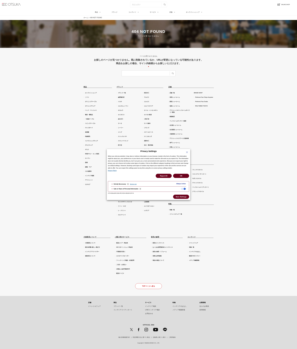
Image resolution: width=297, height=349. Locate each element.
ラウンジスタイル (197, 182)
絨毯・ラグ (88, 167)
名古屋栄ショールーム (176, 129)
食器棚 (87, 132)
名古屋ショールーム (175, 125)
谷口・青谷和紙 (148, 145)
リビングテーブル (90, 123)
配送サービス (120, 273)
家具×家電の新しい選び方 (92, 247)
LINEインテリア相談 (152, 310)
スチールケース (148, 132)
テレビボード (89, 127)
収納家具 (87, 136)
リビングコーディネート (199, 174)
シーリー (120, 127)
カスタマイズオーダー (122, 256)
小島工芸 (146, 119)
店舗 (170, 12)
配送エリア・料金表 (122, 243)
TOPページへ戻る (148, 286)
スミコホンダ (148, 136)
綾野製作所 (121, 97)
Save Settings (181, 197)
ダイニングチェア (90, 106)
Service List (133, 184)
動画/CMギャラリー (194, 256)
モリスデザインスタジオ (125, 201)
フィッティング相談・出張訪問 (125, 260)
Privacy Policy (112, 170)
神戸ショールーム (175, 142)
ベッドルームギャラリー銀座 (178, 121)
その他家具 (88, 171)
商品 (96, 12)
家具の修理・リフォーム (160, 251)
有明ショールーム (175, 97)
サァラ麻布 (147, 123)
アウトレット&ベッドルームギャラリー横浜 (180, 111)
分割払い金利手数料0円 (123, 269)
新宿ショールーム (175, 101)
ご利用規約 (172, 337)
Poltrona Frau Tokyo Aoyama (204, 97)
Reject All (163, 176)
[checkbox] (183, 189)
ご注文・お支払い (121, 264)
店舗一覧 (172, 92)
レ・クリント (122, 210)
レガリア (146, 210)
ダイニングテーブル (91, 101)
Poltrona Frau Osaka (201, 101)
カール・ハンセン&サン (151, 110)
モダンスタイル (196, 178)
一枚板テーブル (89, 119)
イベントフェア (193, 243)
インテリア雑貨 (89, 175)
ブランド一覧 (122, 92)
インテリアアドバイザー (92, 251)
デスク (87, 149)
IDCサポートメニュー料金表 (124, 247)
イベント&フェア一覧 (176, 214)
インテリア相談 (150, 306)
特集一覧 (172, 209)
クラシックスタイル (198, 191)
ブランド (114, 12)
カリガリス (121, 114)
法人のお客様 (204, 306)
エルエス (146, 101)
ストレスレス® (122, 136)
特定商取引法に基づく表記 (141, 337)
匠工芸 (120, 145)
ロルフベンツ (122, 214)
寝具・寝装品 (89, 114)
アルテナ (146, 97)
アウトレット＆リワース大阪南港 (179, 138)
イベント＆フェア (94, 306)
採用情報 (202, 310)
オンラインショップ (193, 12)
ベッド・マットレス (91, 110)
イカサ (120, 101)
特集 (174, 302)
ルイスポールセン (149, 206)
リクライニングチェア (91, 140)
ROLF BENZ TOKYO (201, 106)
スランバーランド (123, 140)
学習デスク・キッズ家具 (92, 153)
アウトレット (89, 180)
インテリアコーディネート (123, 310)
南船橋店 (172, 116)
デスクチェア (89, 145)
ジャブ (120, 132)
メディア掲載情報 (194, 260)
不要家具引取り (120, 251)
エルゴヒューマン (123, 106)
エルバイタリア (148, 106)
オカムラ (120, 110)
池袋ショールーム (175, 106)
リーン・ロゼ (122, 206)
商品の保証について (158, 260)
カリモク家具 (148, 114)
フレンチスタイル (197, 169)
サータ (120, 123)
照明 (86, 162)
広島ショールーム (175, 147)
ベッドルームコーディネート (200, 187)
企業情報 (202, 302)
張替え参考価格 (157, 256)
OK (181, 176)
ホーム (86, 17)
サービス (153, 12)
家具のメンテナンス (158, 243)
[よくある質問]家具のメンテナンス (163, 247)
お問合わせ (149, 313)
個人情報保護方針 (124, 337)
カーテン (87, 158)
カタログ (87, 184)
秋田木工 (146, 92)
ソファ (87, 97)
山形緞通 (146, 201)
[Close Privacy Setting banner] (187, 152)
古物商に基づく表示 (159, 337)
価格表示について (90, 256)
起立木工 (120, 119)
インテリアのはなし (195, 251)
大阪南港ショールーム (176, 134)
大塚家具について (90, 243)
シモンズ (146, 127)
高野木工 (146, 140)
